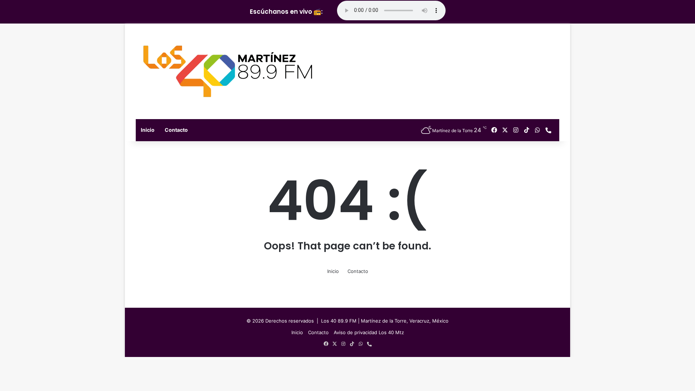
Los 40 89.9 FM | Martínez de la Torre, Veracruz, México (384, 321)
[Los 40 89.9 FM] (228, 71)
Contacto (176, 130)
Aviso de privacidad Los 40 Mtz (369, 332)
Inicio (148, 130)
